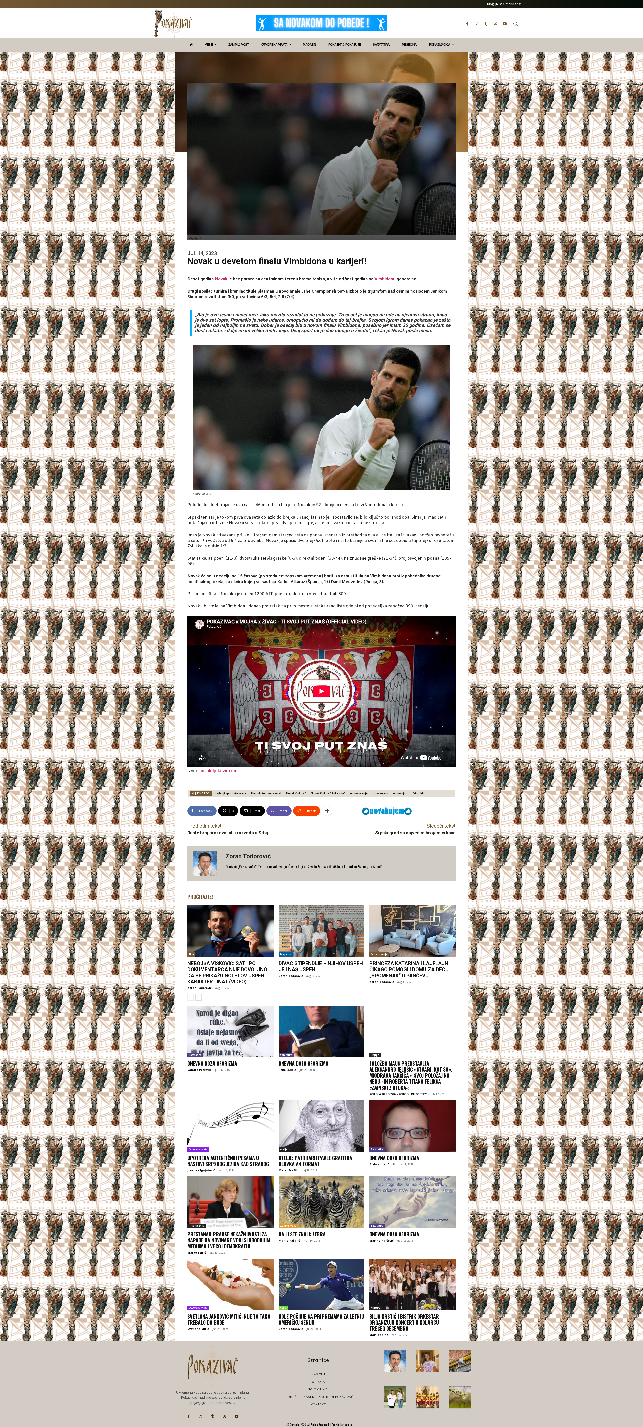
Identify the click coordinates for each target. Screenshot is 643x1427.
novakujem (380, 793)
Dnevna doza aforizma (212, 1063)
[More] (327, 811)
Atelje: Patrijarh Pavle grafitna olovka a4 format (315, 1161)
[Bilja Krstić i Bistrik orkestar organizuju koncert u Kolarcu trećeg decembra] (412, 1284)
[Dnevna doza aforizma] (230, 1031)
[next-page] (198, 997)
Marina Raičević (381, 1240)
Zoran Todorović (248, 856)
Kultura (375, 1307)
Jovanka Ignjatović (201, 1170)
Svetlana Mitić (198, 1329)
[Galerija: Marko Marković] (460, 1397)
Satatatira (195, 1055)
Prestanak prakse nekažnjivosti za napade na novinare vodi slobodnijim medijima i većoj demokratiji (228, 1240)
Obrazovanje (379, 954)
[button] (515, 24)
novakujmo (400, 793)
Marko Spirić (196, 1252)
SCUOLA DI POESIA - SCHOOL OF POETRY (398, 1094)
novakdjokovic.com (218, 771)
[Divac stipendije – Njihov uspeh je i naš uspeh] (322, 931)
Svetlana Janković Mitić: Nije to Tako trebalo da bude (228, 1319)
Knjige (375, 1055)
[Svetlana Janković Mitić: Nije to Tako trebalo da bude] (230, 1284)
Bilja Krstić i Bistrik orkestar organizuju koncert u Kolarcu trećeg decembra (404, 1322)
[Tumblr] (486, 23)
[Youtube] (504, 23)
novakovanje (359, 793)
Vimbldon (419, 793)
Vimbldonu (385, 279)
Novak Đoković (296, 793)
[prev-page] (190, 997)
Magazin (285, 954)
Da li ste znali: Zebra (302, 1234)
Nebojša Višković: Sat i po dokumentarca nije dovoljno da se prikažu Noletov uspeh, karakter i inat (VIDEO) (227, 972)
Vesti (283, 1307)
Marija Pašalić (289, 1240)
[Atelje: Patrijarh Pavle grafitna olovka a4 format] (322, 1126)
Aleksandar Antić (382, 1164)
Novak (221, 279)
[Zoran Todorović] (206, 863)
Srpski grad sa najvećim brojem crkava (415, 832)
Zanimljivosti (288, 1225)
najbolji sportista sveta (230, 793)
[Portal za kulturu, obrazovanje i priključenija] (173, 23)
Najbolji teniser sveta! (266, 793)
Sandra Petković (199, 1070)
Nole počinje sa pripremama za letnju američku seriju (321, 1319)
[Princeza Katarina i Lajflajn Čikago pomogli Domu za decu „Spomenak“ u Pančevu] (412, 931)
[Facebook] (467, 23)
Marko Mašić (288, 1170)
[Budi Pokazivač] (395, 1397)
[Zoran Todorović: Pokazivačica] (460, 1361)
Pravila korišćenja (341, 1425)
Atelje (283, 1149)
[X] (495, 23)
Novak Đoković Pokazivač (328, 793)
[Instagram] (476, 23)
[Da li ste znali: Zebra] (322, 1202)
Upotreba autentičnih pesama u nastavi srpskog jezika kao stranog (228, 1161)
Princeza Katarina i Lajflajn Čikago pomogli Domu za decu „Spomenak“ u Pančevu (409, 969)
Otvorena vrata (198, 1149)
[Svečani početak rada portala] (427, 1397)
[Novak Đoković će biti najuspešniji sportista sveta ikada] (395, 1361)
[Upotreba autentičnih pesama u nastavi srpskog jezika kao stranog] (230, 1126)
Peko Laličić (287, 1070)
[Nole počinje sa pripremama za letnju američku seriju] (322, 1284)
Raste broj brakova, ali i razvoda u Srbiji (228, 832)
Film (191, 954)
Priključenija (197, 1225)
